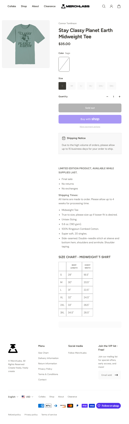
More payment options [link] (90, 126)
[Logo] (75, 6)
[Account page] (111, 6)
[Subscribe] (116, 375)
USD (28, 396)
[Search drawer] (104, 6)
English (11, 396)
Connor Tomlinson (68, 23)
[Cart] (119, 6)
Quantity (63, 96)
